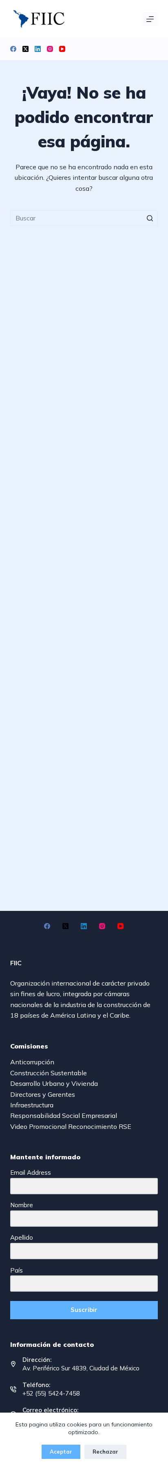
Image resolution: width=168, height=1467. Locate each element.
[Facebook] (13, 49)
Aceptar (61, 1451)
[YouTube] (62, 49)
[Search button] (149, 218)
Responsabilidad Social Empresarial (63, 1115)
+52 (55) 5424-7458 (51, 1393)
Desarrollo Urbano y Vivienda (54, 1083)
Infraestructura (31, 1105)
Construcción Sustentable (48, 1073)
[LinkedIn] (38, 49)
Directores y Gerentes (42, 1094)
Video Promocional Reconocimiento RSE (70, 1126)
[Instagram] (50, 49)
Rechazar (105, 1451)
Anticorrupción (32, 1062)
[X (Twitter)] (25, 49)
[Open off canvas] (150, 19)
